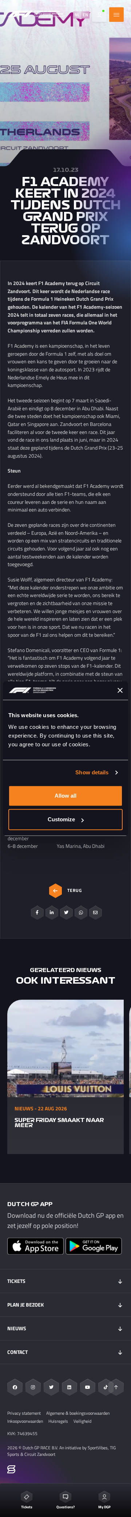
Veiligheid (82, 1421)
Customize (61, 819)
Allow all (65, 796)
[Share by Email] (95, 912)
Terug (74, 890)
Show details (91, 772)
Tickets (26, 1507)
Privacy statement (24, 1413)
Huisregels (58, 1421)
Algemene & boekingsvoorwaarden (78, 1413)
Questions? (65, 1507)
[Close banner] (120, 690)
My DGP (104, 1507)
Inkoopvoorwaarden (25, 1421)
